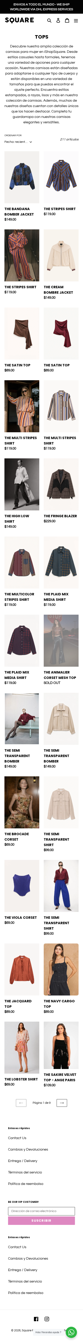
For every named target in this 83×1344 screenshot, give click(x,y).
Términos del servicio (25, 1172)
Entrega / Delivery (22, 1161)
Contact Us (17, 1138)
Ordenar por (13, 135)
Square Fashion (32, 1330)
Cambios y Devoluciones (28, 1149)
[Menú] (76, 20)
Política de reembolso (25, 1184)
